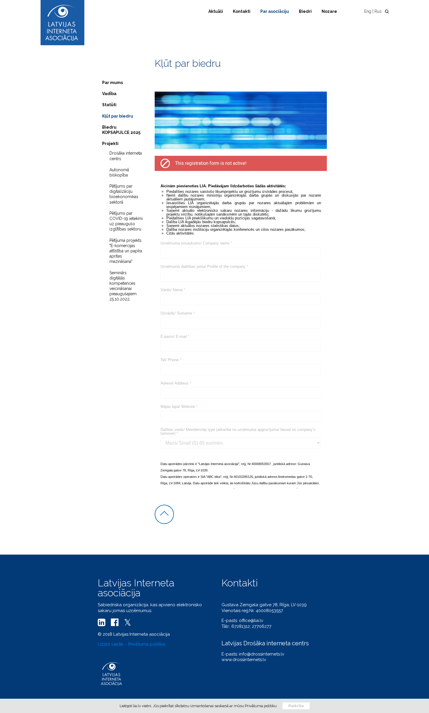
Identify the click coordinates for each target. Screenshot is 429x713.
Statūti (109, 104)
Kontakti (241, 11)
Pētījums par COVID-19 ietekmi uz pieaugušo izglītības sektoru (126, 221)
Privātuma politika (146, 644)
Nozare (329, 11)
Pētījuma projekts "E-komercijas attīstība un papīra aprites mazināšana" (125, 251)
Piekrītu (296, 706)
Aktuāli (215, 11)
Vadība (109, 93)
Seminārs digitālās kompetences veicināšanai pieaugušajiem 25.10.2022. (123, 286)
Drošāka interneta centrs (125, 156)
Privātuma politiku (261, 706)
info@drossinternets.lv (261, 654)
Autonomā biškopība (119, 172)
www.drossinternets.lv (244, 659)
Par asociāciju (274, 11)
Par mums (112, 82)
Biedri (305, 11)
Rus (377, 11)
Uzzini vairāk (110, 644)
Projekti (110, 143)
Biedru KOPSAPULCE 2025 (121, 130)
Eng (367, 11)
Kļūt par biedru (117, 116)
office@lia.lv (251, 620)
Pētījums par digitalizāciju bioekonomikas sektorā (123, 194)
